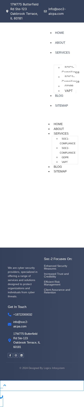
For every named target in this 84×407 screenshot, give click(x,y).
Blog (59, 95)
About (60, 42)
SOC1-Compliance (70, 69)
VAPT (69, 91)
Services (62, 52)
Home (59, 32)
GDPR (69, 86)
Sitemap (61, 105)
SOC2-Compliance (70, 79)
